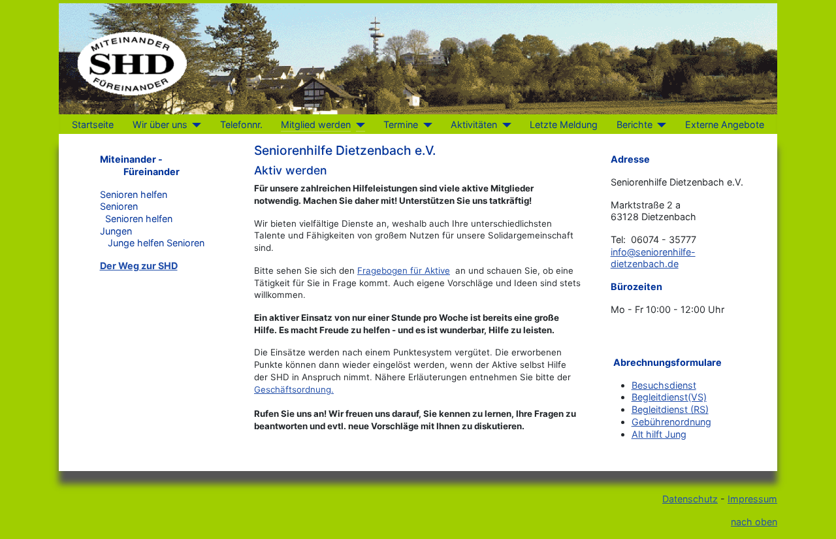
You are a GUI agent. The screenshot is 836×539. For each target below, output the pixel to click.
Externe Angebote (724, 124)
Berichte (634, 124)
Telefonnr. (241, 124)
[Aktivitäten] (504, 125)
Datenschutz (690, 498)
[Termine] (425, 125)
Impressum (752, 498)
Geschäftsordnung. (294, 389)
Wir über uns (160, 124)
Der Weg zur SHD (139, 265)
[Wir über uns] (194, 125)
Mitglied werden (316, 124)
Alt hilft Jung (659, 434)
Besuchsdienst (664, 385)
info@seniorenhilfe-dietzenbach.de (653, 258)
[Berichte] (659, 125)
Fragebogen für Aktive (403, 270)
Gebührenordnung (671, 421)
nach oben (754, 521)
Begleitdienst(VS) (669, 396)
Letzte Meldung (564, 124)
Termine (400, 124)
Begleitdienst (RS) (670, 409)
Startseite (93, 124)
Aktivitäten (474, 124)
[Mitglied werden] (357, 125)
